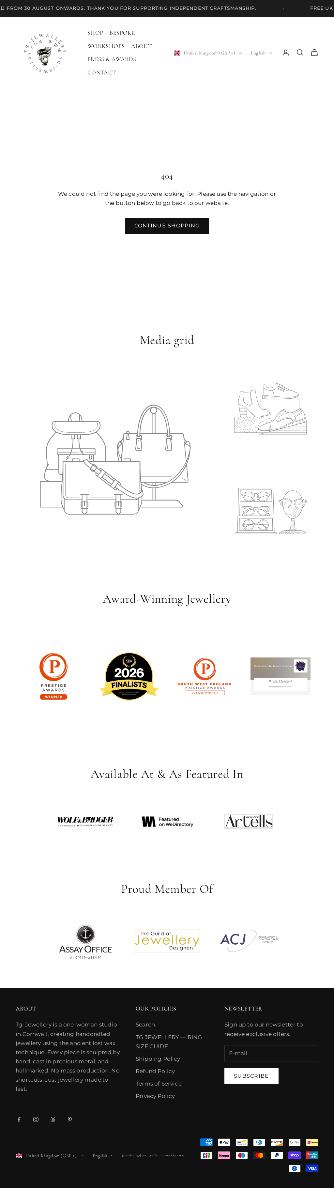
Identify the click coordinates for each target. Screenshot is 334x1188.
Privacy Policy (155, 1096)
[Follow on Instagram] (36, 1119)
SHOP (95, 32)
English (258, 53)
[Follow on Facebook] (19, 1119)
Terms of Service (159, 1083)
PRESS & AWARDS (111, 59)
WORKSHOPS (106, 46)
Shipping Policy (158, 1059)
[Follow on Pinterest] (70, 1119)
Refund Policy (155, 1071)
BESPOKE (122, 32)
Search (145, 1024)
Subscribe (251, 1076)
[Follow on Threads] (53, 1119)
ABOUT (141, 46)
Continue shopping (167, 226)
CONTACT (101, 72)
